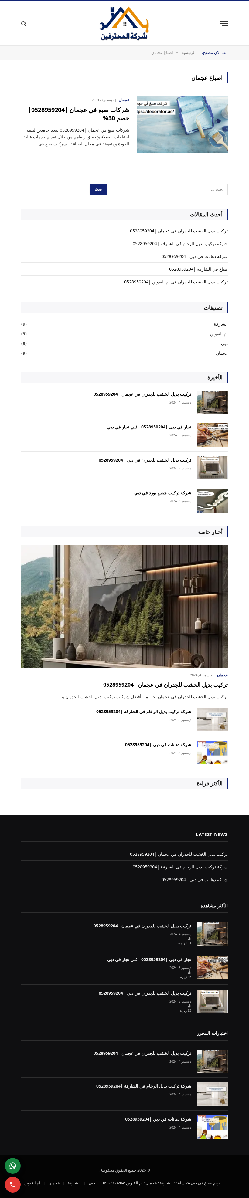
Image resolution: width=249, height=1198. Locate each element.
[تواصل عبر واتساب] (13, 1166)
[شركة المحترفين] (124, 23)
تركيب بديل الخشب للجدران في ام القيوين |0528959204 (176, 282)
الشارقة (221, 324)
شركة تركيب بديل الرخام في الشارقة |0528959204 (180, 243)
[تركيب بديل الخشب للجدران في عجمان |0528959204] (212, 402)
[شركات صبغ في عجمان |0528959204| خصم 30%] (182, 124)
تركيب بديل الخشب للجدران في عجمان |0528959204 (179, 231)
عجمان (124, 99)
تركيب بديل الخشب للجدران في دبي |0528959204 (145, 460)
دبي (224, 343)
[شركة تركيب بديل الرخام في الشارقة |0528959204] (212, 719)
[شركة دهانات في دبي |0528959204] (212, 752)
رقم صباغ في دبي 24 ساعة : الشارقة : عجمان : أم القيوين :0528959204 (161, 1183)
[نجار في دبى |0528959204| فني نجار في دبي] (212, 435)
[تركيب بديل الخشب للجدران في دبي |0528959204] (212, 468)
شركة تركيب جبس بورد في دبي (162, 493)
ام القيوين (219, 334)
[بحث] (24, 24)
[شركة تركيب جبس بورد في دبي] (212, 501)
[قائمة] (224, 24)
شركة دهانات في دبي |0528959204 (195, 256)
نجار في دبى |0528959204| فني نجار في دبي (149, 427)
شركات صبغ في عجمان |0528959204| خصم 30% (78, 114)
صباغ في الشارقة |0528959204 (198, 269)
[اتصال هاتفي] (13, 1185)
